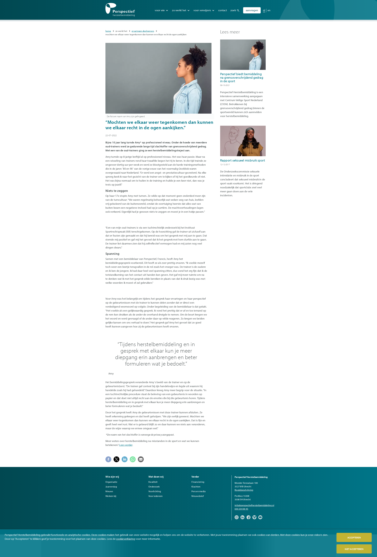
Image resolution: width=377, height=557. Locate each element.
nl (264, 10)
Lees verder (125, 445)
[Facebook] (108, 459)
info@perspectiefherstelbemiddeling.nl (254, 505)
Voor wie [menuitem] (160, 10)
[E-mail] (141, 459)
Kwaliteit (152, 481)
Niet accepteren (354, 549)
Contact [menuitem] (222, 10)
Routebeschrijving (244, 489)
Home (108, 31)
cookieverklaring (125, 538)
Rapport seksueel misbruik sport (242, 160)
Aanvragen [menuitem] (252, 10)
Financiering (197, 481)
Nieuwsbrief (197, 496)
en (269, 10)
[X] (116, 459)
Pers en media (198, 491)
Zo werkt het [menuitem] (179, 10)
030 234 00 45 (241, 508)
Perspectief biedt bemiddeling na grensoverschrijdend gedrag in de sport (241, 77)
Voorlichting (154, 491)
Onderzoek (154, 486)
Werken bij (110, 496)
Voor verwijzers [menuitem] (202, 10)
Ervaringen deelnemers (143, 31)
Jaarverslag (111, 486)
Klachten (195, 486)
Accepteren (354, 537)
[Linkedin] (125, 459)
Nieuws (109, 491)
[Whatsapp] (133, 459)
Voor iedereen (155, 496)
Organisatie (111, 481)
